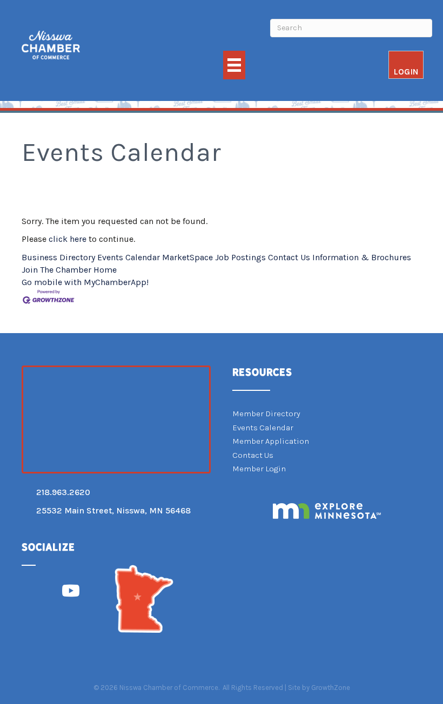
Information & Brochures (361, 257)
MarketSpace (187, 257)
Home (105, 270)
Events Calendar (128, 257)
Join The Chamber (56, 270)
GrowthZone (330, 687)
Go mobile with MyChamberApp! (85, 282)
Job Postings (240, 257)
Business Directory (58, 257)
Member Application (270, 441)
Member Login (259, 468)
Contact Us (289, 257)
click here (67, 239)
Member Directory (266, 413)
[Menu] (234, 65)
